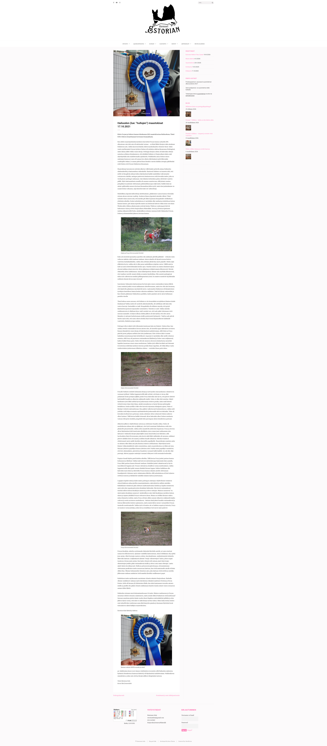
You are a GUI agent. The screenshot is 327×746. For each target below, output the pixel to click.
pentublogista (190, 95)
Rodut (174, 44)
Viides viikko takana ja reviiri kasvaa (198, 149)
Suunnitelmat (190, 63)
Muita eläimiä (199, 44)
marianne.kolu (135, 113)
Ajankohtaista (138, 44)
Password (185, 722)
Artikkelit (185, 44)
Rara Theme (171, 741)
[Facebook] (113, 2)
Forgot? (189, 730)
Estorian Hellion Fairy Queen (194, 54)
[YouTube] (116, 2)
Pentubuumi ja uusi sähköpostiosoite (168, 695)
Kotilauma (189, 67)
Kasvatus (163, 44)
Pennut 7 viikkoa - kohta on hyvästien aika (199, 120)
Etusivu (125, 44)
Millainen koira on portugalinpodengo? (198, 106)
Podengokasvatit (118, 695)
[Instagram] (119, 2)
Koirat (151, 44)
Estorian (148, 113)
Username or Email (188, 715)
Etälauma (189, 71)
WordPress (189, 741)
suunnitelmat (201, 94)
